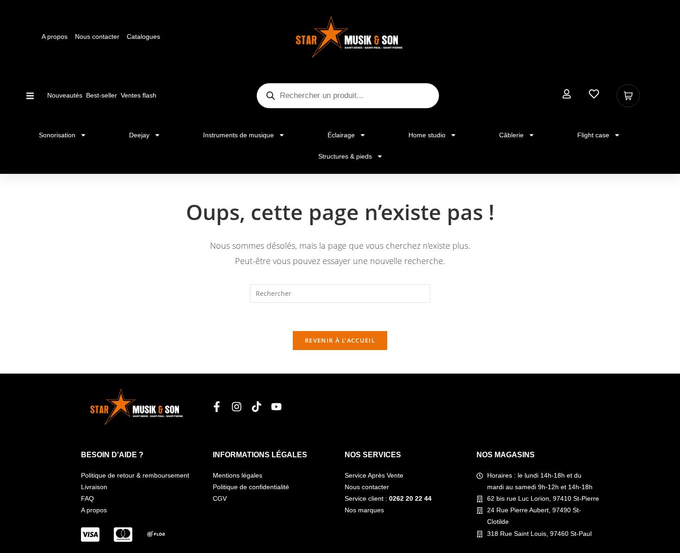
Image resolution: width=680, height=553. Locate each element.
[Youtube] (276, 406)
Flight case (593, 135)
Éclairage (341, 135)
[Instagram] (236, 406)
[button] (30, 95)
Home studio (426, 135)
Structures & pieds (345, 156)
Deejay (139, 135)
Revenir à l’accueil (340, 340)
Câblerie (511, 135)
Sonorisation (57, 135)
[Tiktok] (256, 406)
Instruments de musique (238, 135)
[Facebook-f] (216, 406)
